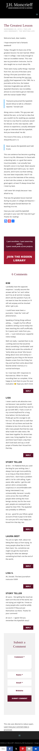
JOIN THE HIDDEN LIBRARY (19, 258)
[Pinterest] (23, 749)
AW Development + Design (30, 743)
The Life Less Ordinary (17, 30)
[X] (16, 749)
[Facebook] (10, 749)
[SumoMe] (35, 749)
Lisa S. (9, 573)
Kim (8, 283)
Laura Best (13, 536)
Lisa (8, 397)
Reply (28, 391)
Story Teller (14, 462)
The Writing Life (27, 31)
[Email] (29, 749)
